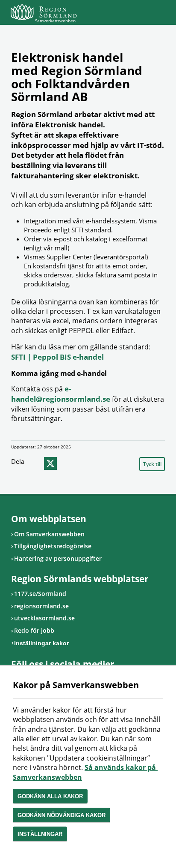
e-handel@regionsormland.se (60, 394)
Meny (158, 13)
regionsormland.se (41, 606)
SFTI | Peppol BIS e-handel (57, 357)
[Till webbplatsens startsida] (43, 11)
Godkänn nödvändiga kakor (62, 815)
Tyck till (152, 464)
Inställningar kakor (41, 643)
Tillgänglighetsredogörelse (52, 546)
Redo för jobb (34, 630)
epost (66, 463)
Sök (137, 13)
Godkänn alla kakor (50, 796)
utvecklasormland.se (44, 618)
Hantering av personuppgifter (58, 558)
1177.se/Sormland (40, 593)
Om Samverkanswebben (49, 534)
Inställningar (40, 834)
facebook (34, 463)
